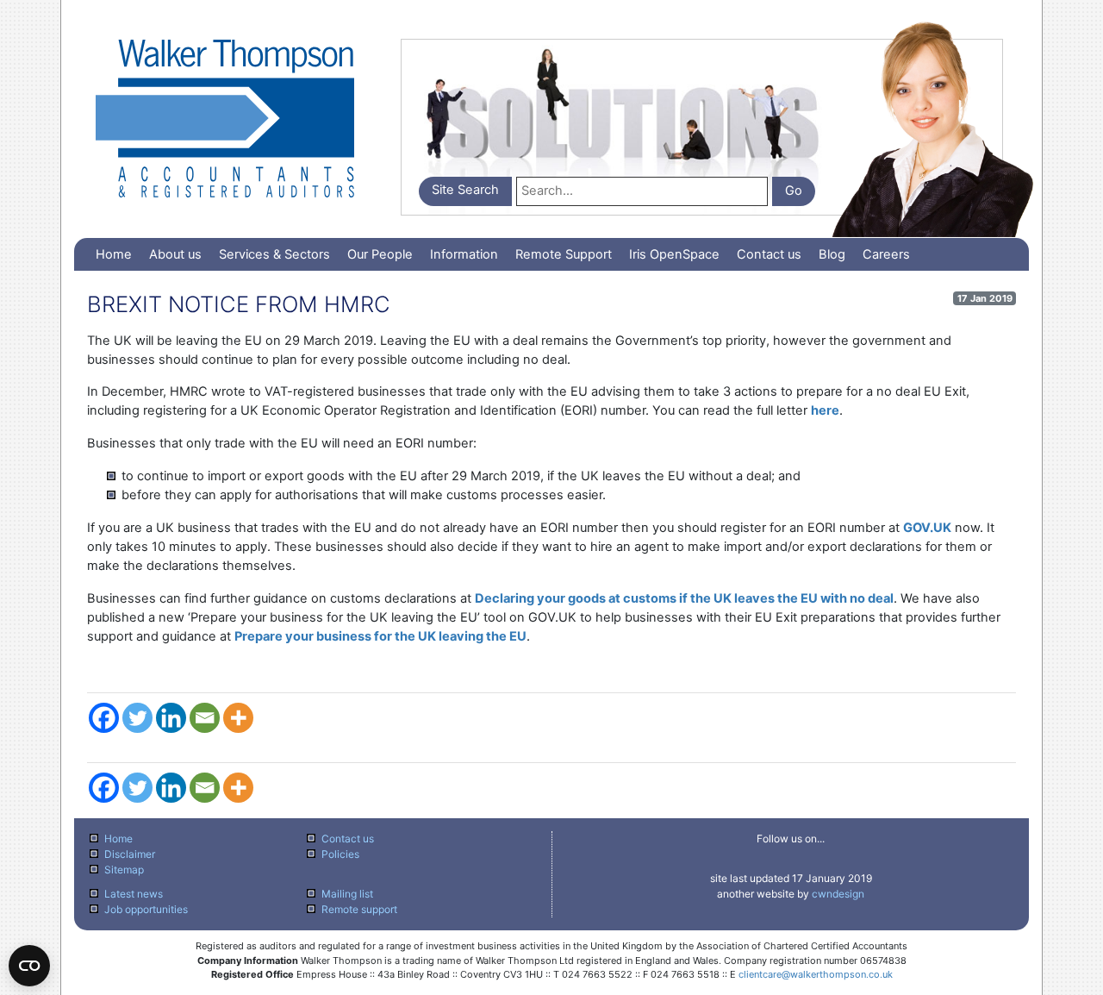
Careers (886, 254)
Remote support (359, 909)
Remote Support (563, 254)
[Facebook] (104, 718)
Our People (380, 254)
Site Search (465, 189)
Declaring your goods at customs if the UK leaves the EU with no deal (684, 598)
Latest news (133, 893)
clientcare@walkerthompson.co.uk (815, 974)
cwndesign (838, 893)
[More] (238, 718)
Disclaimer (129, 854)
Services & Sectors (274, 254)
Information (464, 254)
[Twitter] (137, 718)
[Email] (205, 718)
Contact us (769, 254)
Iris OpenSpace (674, 254)
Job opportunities (146, 909)
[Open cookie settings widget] (29, 965)
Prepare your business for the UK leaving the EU (380, 636)
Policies (340, 854)
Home (114, 254)
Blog (832, 254)
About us (175, 254)
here (825, 410)
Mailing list (347, 893)
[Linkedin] (171, 718)
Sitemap (124, 869)
